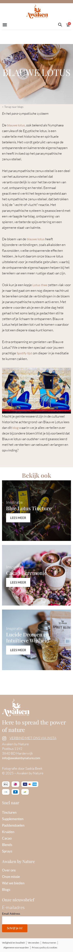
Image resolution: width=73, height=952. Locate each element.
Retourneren (49, 942)
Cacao (7, 838)
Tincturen (9, 812)
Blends (7, 845)
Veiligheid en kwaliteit (13, 942)
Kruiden (8, 832)
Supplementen (12, 819)
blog (15, 427)
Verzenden (33, 942)
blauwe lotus (16, 125)
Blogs (6, 889)
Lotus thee (39, 285)
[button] (4, 24)
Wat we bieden (13, 883)
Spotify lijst (24, 353)
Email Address (11, 913)
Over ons (9, 870)
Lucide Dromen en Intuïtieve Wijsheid (27, 637)
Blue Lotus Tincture (29, 508)
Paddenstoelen (13, 825)
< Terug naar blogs (13, 106)
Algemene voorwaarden (16, 947)
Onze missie (11, 876)
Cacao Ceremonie (26, 572)
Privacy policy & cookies (44, 947)
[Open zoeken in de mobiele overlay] (60, 24)
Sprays (7, 851)
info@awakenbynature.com (21, 758)
